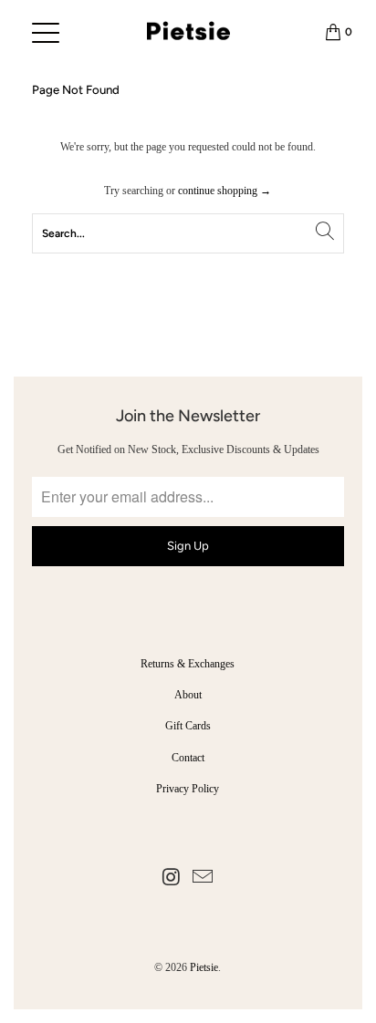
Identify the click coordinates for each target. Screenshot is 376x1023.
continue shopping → (224, 190)
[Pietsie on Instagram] (171, 878)
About (188, 694)
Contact (188, 757)
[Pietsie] (188, 32)
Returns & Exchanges (188, 663)
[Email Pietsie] (202, 878)
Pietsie (204, 967)
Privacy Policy (187, 788)
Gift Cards (188, 725)
